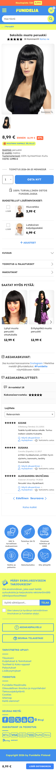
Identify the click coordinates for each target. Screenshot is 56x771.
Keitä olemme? (10, 700)
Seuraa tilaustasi (30, 638)
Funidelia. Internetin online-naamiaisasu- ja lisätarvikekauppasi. (27, 10)
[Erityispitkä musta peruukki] (41, 307)
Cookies (6, 694)
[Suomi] (5, 720)
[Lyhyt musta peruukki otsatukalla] (14, 307)
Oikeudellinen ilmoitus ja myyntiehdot (24, 688)
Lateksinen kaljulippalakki (34, 226)
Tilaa (45, 602)
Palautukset (9, 667)
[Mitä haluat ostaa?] (4, 10)
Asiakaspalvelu (30, 627)
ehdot (36, 613)
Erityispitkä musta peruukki (41, 330)
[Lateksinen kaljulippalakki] (19, 229)
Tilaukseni (8, 657)
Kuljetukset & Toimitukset (16, 661)
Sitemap (7, 697)
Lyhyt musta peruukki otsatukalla (11, 331)
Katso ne (44, 39)
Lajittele (9, 408)
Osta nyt (34, 179)
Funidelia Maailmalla (14, 684)
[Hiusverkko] (19, 211)
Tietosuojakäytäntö (13, 691)
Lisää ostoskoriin (40, 766)
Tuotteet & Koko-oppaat (16, 664)
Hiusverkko (32, 206)
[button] (51, 322)
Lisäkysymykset (11, 670)
